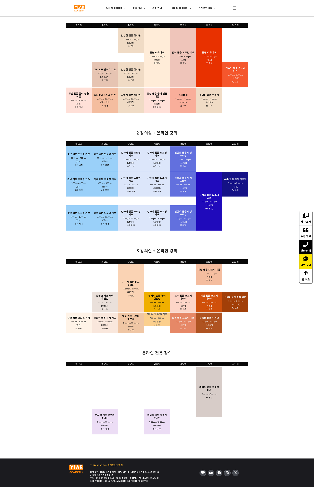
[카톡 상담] (305, 258)
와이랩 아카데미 (114, 8)
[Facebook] (219, 473)
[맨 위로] (305, 273)
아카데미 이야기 (180, 8)
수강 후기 (306, 236)
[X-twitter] (235, 473)
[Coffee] (203, 473)
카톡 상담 (306, 265)
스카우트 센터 (205, 8)
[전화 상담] (305, 244)
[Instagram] (227, 473)
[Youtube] (211, 473)
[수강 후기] (305, 229)
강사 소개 (306, 221)
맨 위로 (306, 279)
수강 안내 (157, 8)
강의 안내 (137, 8)
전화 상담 (306, 250)
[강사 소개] (305, 215)
